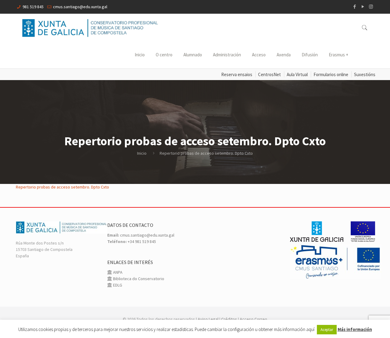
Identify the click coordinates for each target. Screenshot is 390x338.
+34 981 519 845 (142, 241)
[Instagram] (371, 6)
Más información (355, 329)
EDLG (117, 285)
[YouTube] (363, 6)
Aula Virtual (297, 74)
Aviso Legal (208, 319)
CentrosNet (269, 74)
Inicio (142, 153)
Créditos (229, 319)
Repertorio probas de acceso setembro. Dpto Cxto (62, 187)
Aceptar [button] (327, 329)
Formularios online (331, 74)
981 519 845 (33, 6)
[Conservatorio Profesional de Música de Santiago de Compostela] (90, 27)
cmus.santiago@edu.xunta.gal (80, 6)
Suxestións (364, 74)
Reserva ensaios (236, 74)
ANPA (117, 272)
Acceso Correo (253, 319)
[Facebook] (354, 6)
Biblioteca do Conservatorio (138, 278)
